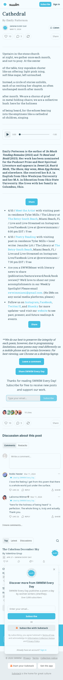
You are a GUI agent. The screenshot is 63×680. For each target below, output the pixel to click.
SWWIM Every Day (18, 26)
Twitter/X (14, 306)
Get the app (46, 665)
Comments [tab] (9, 445)
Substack (16, 673)
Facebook (46, 302)
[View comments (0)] (19, 561)
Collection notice (49, 658)
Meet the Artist (25, 210)
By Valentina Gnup (12, 553)
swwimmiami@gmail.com (25, 292)
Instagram (32, 302)
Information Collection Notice (41, 638)
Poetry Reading (26, 237)
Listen (56, 27)
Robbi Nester (16, 473)
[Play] (7, 134)
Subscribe (45, 4)
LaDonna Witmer (18, 496)
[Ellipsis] (59, 473)
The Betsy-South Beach (23, 219)
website (42, 310)
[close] (54, 569)
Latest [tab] (14, 540)
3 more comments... (12, 525)
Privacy (27, 658)
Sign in (56, 4)
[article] (31, 555)
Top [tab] (6, 540)
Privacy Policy (33, 641)
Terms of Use (48, 635)
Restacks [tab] (22, 445)
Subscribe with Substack (34, 627)
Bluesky (33, 306)
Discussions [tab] (26, 540)
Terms (35, 658)
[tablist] (15, 445)
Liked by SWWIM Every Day (23, 477)
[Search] (57, 541)
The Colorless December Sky (20, 549)
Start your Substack (23, 665)
